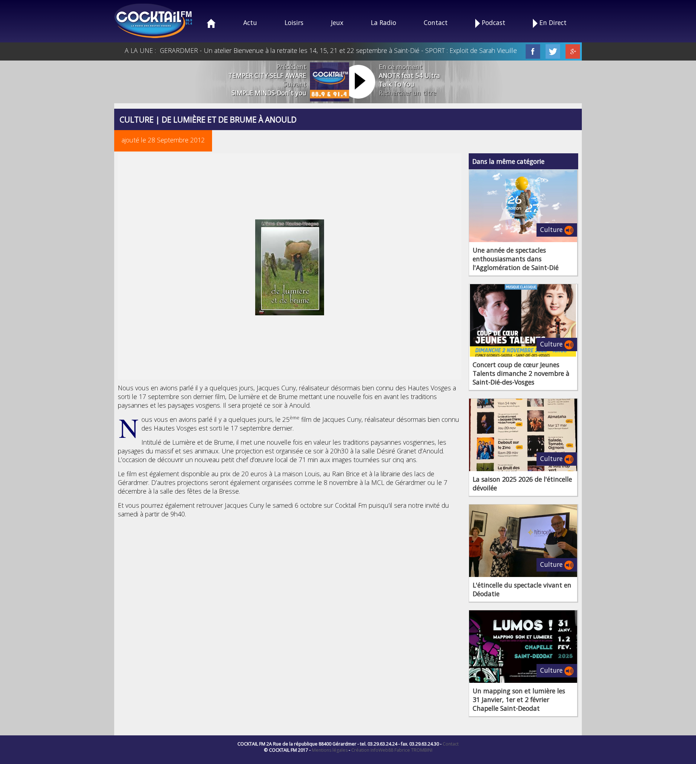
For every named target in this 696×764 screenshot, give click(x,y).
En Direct (552, 22)
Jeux (337, 22)
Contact (436, 22)
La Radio (383, 22)
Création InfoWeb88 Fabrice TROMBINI (391, 750)
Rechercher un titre (407, 92)
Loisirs (294, 22)
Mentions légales (330, 750)
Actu (250, 22)
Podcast (492, 22)
